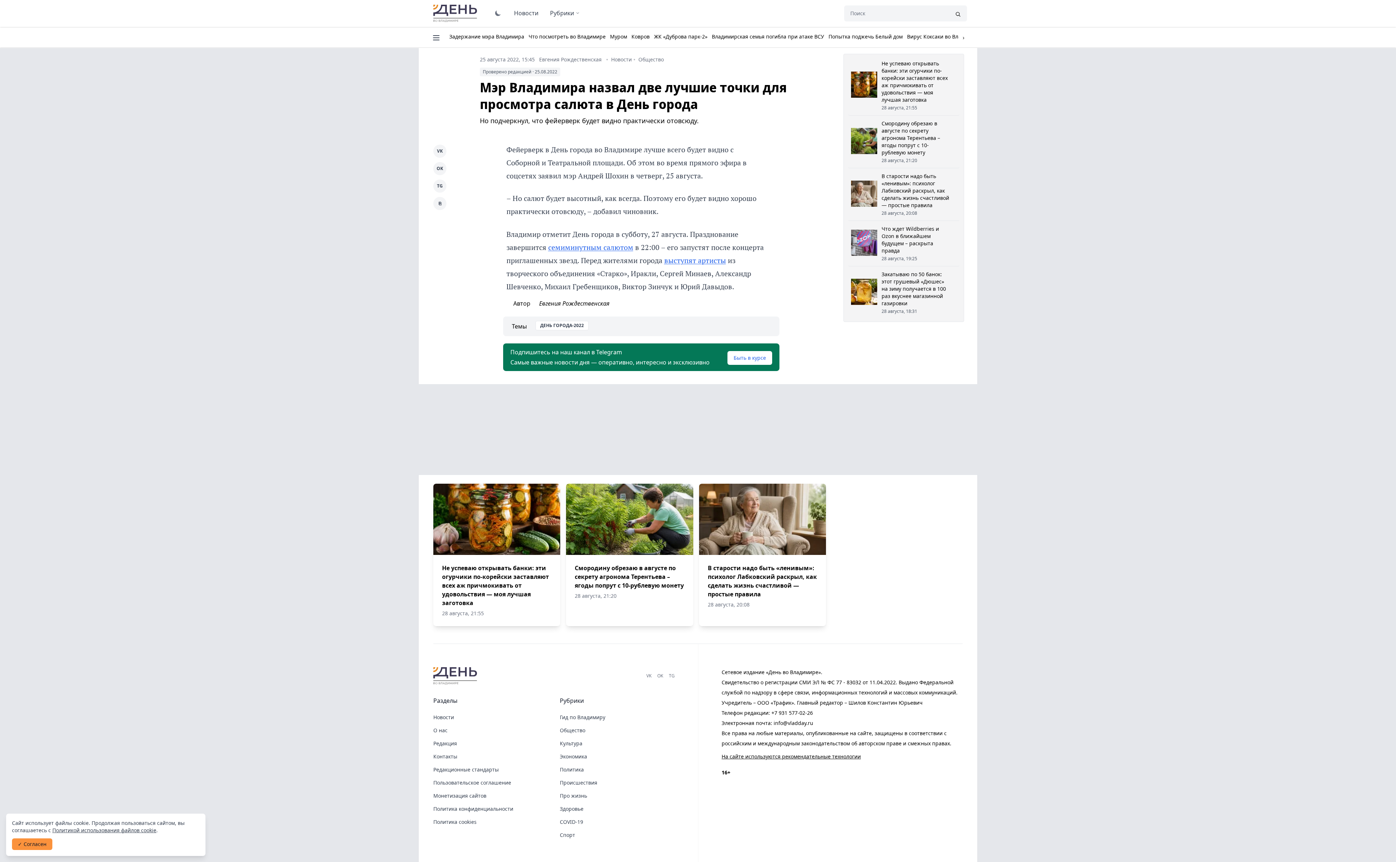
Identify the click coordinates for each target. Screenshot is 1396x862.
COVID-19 (571, 821)
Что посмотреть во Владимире (567, 36)
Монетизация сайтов (459, 795)
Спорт (567, 834)
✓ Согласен (32, 844)
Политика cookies (455, 821)
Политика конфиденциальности (473, 808)
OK (440, 168)
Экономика (573, 756)
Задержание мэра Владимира (486, 36)
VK (440, 151)
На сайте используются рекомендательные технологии (791, 756)
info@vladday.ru (793, 723)
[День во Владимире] (456, 676)
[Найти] (958, 13)
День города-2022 (562, 325)
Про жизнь (573, 795)
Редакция (445, 743)
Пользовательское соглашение (472, 782)
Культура (571, 743)
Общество (651, 59)
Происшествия (578, 782)
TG (440, 186)
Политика (572, 769)
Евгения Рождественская (570, 59)
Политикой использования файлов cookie (104, 830)
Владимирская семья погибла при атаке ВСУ (768, 36)
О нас (440, 730)
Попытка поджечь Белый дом (866, 36)
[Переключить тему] (498, 13)
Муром (618, 36)
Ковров (640, 36)
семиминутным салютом (590, 247)
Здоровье (571, 808)
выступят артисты (695, 260)
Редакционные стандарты (466, 769)
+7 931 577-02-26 (792, 712)
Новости (526, 13)
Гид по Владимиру (582, 717)
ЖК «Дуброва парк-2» (680, 36)
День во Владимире (456, 13)
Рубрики (562, 13)
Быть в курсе (750, 357)
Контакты (445, 756)
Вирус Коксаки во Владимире (943, 36)
